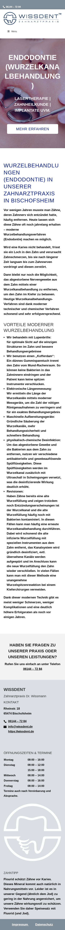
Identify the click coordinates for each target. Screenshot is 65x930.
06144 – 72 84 (13, 7)
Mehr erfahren (32, 129)
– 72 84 (36, 669)
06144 (27, 669)
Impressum (20, 924)
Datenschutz (44, 924)
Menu (14, 31)
